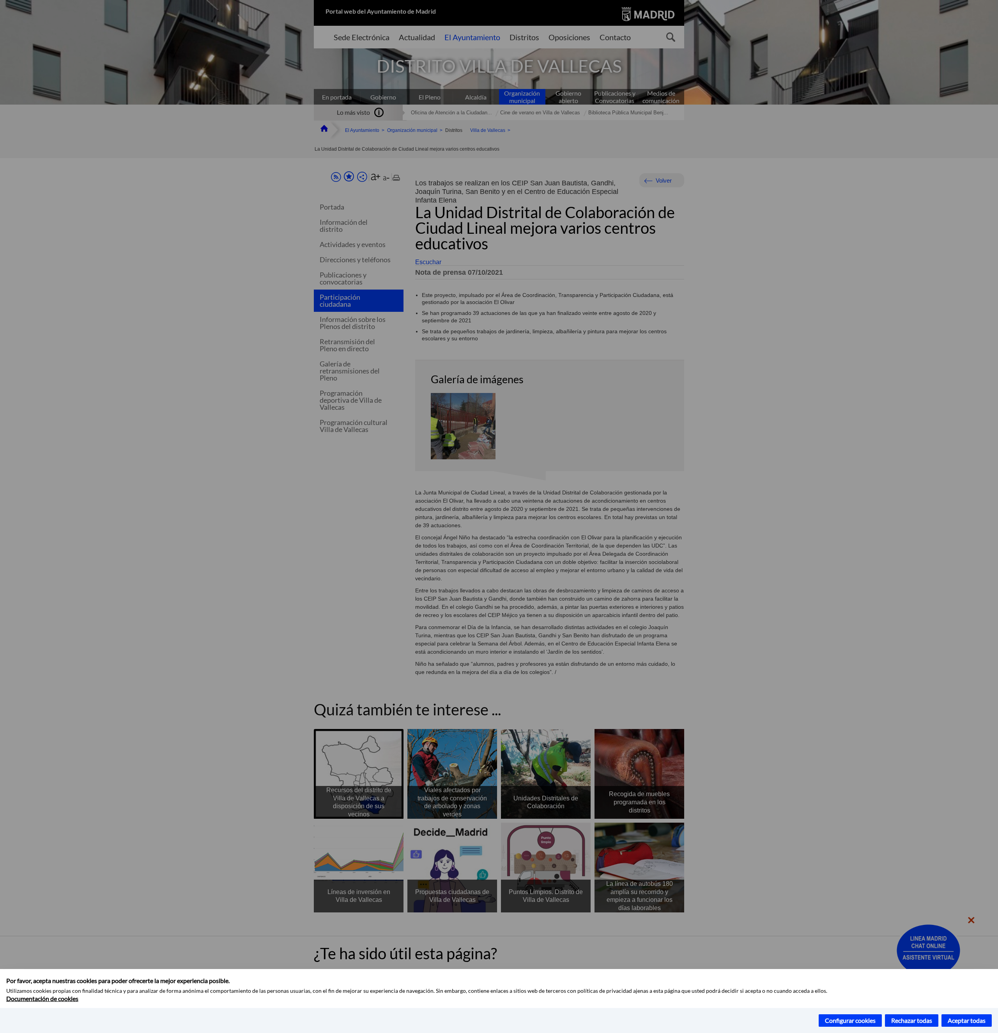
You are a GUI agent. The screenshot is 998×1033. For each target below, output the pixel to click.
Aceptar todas (967, 1020)
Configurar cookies (850, 1020)
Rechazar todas (911, 1020)
